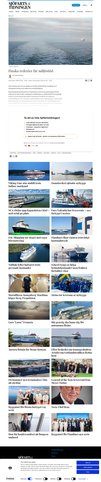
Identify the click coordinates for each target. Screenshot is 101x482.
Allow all (87, 462)
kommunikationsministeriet (24, 159)
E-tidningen (80, 11)
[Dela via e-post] (91, 80)
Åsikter (17, 11)
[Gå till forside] (40, 5)
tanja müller (13, 159)
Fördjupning (25, 11)
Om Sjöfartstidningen (57, 456)
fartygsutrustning (66, 159)
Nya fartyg (33, 11)
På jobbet (41, 11)
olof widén (46, 159)
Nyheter (11, 11)
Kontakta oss (89, 11)
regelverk (53, 159)
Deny (87, 472)
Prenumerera (76, 5)
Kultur (56, 11)
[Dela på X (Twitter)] (89, 80)
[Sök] (91, 5)
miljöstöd (39, 159)
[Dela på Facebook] (86, 80)
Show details (82, 479)
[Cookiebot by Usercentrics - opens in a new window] (10, 479)
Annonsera (63, 11)
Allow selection (88, 467)
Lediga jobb (71, 11)
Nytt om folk (49, 11)
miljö (34, 159)
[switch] (45, 479)
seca (59, 159)
